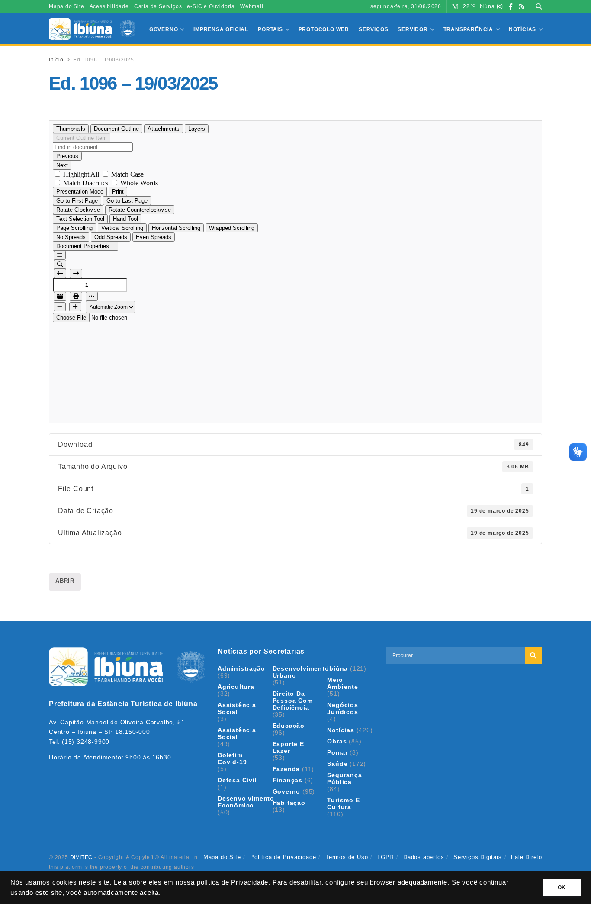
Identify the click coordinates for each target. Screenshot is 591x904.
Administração (241, 668)
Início (56, 60)
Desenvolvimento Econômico (246, 802)
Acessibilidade (109, 6)
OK (561, 888)
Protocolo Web (324, 29)
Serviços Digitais (477, 857)
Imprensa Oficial (220, 29)
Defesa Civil (237, 780)
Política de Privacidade (283, 857)
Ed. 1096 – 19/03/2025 (103, 60)
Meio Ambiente (342, 683)
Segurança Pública (344, 778)
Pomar (337, 752)
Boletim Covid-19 (232, 758)
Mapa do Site (66, 6)
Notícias (522, 29)
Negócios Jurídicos (342, 708)
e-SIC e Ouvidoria (211, 6)
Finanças (287, 780)
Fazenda (286, 768)
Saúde (337, 763)
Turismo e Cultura (343, 803)
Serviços (373, 29)
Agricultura (236, 686)
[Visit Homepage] (92, 29)
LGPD (385, 857)
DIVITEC (81, 857)
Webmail (251, 6)
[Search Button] (539, 6)
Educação (289, 725)
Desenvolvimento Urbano (301, 672)
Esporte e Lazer (288, 747)
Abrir (64, 581)
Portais (270, 29)
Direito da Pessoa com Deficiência (293, 700)
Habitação (289, 802)
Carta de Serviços (158, 6)
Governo (163, 29)
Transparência (468, 29)
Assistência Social (237, 708)
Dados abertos (423, 857)
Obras (337, 741)
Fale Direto (526, 857)
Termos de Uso (346, 857)
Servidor (412, 29)
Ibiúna (337, 668)
